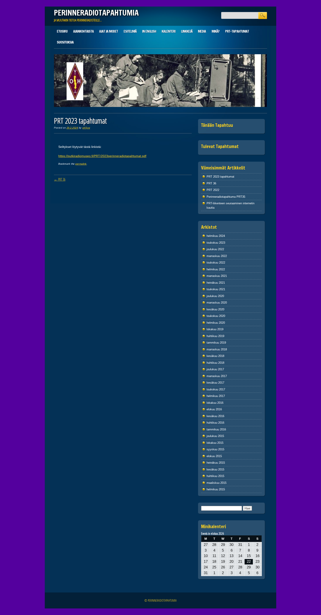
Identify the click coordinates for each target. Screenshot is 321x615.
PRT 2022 (213, 190)
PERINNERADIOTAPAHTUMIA (96, 12)
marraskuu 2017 (217, 376)
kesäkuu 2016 (215, 416)
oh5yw (86, 127)
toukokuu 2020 (216, 316)
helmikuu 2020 (216, 322)
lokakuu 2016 (215, 402)
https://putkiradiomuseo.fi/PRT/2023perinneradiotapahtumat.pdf (102, 156)
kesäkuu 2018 (215, 356)
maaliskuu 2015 (216, 482)
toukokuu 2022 (216, 262)
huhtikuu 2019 (215, 336)
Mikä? (215, 31)
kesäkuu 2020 (215, 309)
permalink (81, 163)
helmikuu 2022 (216, 269)
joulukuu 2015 (215, 436)
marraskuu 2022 (217, 256)
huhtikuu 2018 (215, 362)
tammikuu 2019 (216, 342)
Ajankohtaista (83, 31)
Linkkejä (186, 31)
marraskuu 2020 (217, 302)
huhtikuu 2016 (215, 422)
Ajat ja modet (108, 31)
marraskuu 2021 (217, 276)
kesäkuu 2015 (215, 469)
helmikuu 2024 (216, 236)
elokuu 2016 (214, 409)
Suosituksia (65, 42)
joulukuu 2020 (215, 296)
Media (202, 31)
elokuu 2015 (214, 456)
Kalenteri (168, 31)
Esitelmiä (130, 31)
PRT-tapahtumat (237, 31)
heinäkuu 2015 (216, 462)
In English (149, 31)
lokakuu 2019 (215, 329)
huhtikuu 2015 (215, 476)
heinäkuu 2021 (216, 282)
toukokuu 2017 (216, 389)
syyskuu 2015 (215, 449)
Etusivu (62, 31)
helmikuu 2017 (216, 396)
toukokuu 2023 (216, 242)
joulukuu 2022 (215, 249)
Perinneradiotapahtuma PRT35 (226, 196)
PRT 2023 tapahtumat (220, 176)
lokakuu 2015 (215, 442)
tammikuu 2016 (216, 429)
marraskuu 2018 (217, 349)
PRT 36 (59, 179)
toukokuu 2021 (216, 289)
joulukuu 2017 (215, 369)
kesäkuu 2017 (215, 382)
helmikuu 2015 (216, 489)
